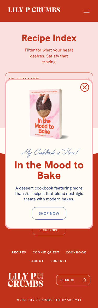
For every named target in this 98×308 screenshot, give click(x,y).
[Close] (84, 87)
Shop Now (49, 213)
